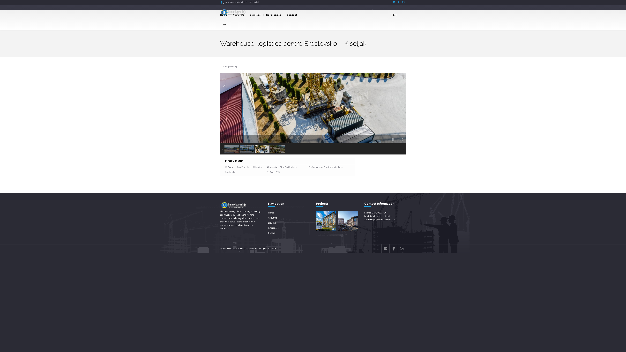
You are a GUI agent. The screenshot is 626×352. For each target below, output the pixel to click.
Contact (292, 15)
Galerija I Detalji (230, 66)
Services (255, 15)
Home (271, 212)
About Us (272, 217)
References (273, 15)
